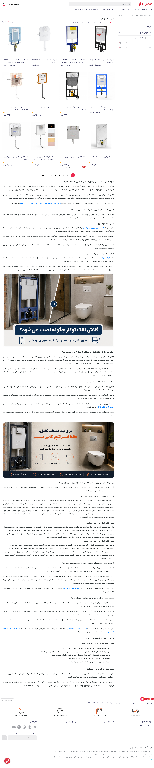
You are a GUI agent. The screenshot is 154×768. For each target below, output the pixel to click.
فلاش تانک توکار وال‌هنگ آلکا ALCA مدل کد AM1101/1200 (102, 61)
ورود (15, 4)
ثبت (4, 738)
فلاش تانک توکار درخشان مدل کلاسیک (46, 107)
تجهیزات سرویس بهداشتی (140, 15)
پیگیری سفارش (71, 721)
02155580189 (99, 703)
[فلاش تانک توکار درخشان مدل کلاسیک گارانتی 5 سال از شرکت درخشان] (44, 86)
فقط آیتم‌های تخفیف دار (145, 43)
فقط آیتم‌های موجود (138, 38)
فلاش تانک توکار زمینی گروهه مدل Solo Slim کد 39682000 (44, 61)
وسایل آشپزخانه (147, 9)
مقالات (103, 9)
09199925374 (91, 703)
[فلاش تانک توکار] (119, 699)
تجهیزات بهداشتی (125, 9)
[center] (129, 4)
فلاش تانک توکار (119, 15)
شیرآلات (136, 9)
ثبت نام (11, 4)
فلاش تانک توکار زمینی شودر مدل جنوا (75, 157)
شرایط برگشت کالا (146, 725)
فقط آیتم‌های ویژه (147, 48)
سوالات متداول (147, 721)
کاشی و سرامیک (111, 9)
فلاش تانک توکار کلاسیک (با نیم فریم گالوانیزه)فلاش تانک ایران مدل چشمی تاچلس (45, 158)
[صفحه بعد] (43, 175)
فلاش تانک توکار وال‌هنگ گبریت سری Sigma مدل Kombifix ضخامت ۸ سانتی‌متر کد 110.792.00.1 (16, 61)
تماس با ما (78, 9)
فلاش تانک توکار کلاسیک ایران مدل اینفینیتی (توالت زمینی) (16, 158)
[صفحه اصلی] (150, 15)
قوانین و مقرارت (108, 721)
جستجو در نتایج (145, 32)
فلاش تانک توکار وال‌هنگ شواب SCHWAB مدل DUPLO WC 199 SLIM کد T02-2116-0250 (73, 61)
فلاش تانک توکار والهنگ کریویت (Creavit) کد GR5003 (73, 108)
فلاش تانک (128, 15)
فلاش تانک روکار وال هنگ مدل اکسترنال (103, 157)
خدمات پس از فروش (91, 9)
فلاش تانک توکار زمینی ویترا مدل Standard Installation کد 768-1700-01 (17, 108)
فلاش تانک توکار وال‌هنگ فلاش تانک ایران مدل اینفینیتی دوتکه (102, 108)
